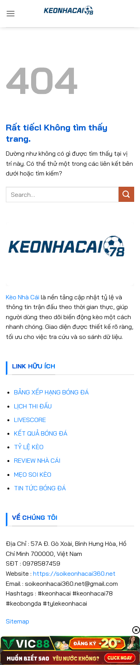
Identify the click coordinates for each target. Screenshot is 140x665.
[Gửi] (126, 194)
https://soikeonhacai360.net (74, 573)
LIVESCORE (30, 420)
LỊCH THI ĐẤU (33, 406)
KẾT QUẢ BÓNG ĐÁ (40, 433)
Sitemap (17, 621)
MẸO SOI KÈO (32, 474)
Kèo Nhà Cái (22, 297)
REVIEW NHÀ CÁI (37, 460)
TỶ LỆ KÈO (29, 447)
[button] (10, 13)
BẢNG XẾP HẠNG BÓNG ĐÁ (51, 392)
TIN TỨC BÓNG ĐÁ (40, 488)
